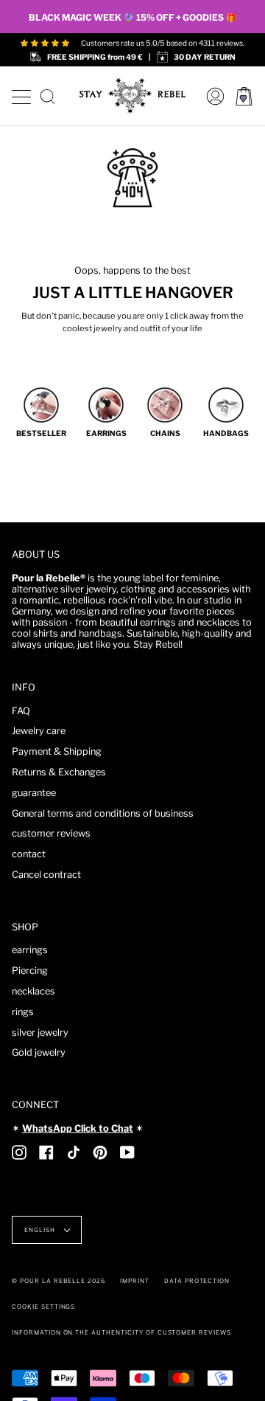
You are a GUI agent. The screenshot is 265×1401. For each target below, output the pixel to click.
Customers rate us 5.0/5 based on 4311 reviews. (162, 42)
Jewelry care (39, 730)
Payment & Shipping (57, 751)
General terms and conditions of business (103, 813)
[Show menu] (21, 95)
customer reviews (51, 833)
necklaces (33, 991)
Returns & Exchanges (59, 772)
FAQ (21, 710)
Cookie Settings (43, 1306)
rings (23, 1011)
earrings (30, 949)
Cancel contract (46, 874)
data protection (197, 1280)
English (40, 1230)
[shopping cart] (244, 95)
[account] (211, 95)
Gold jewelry (39, 1052)
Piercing (30, 970)
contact (29, 853)
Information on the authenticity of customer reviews (121, 1332)
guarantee (34, 792)
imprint (134, 1280)
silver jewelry (40, 1032)
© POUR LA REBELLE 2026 (58, 1280)
